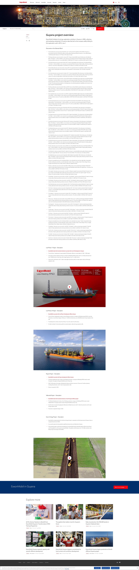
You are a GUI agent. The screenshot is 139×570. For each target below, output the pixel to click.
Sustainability (43, 2)
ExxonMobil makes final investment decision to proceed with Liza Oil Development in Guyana (66, 250)
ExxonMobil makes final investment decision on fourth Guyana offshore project (63, 398)
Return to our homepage (119, 487)
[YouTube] (119, 562)
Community (49, 2)
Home (18, 6)
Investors (59, 2)
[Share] (26, 40)
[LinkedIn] (117, 562)
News (24, 562)
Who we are (32, 2)
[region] (69, 568)
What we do (38, 2)
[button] (115, 2)
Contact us (41, 562)
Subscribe (100, 28)
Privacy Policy (67, 568)
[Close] (137, 568)
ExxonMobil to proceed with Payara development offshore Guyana (61, 377)
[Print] (29, 40)
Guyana (28, 34)
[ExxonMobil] (24, 2)
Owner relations (34, 562)
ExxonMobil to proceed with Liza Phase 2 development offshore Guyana (62, 314)
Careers (64, 2)
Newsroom (55, 2)
